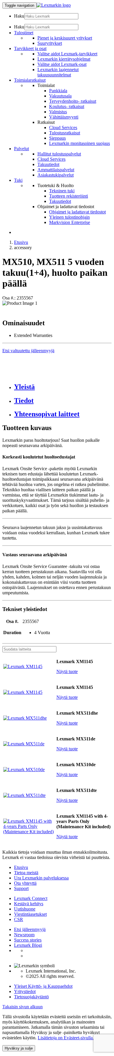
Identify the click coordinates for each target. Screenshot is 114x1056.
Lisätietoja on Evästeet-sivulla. (66, 1037)
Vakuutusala (60, 95)
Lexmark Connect (30, 898)
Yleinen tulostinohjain (69, 217)
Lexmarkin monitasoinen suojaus (79, 143)
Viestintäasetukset (30, 914)
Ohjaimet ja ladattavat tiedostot (77, 211)
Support (21, 888)
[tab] (63, 387)
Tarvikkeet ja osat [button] (30, 48)
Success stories (28, 939)
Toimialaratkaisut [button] (30, 80)
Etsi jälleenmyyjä (30, 929)
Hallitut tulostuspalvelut (59, 153)
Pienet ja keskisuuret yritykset (64, 37)
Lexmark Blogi (28, 945)
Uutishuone (24, 908)
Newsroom (24, 934)
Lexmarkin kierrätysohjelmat (63, 59)
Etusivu (21, 242)
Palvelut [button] (21, 148)
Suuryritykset (49, 43)
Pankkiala (58, 90)
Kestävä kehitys (28, 903)
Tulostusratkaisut (64, 132)
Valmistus (58, 111)
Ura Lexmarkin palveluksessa (41, 877)
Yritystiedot (25, 991)
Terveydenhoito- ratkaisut (72, 101)
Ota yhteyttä (25, 883)
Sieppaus (57, 138)
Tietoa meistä (26, 872)
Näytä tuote (67, 671)
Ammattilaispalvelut (55, 169)
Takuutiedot (48, 164)
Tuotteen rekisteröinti (68, 196)
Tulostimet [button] (23, 32)
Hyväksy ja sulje (19, 1048)
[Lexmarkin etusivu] (54, 5)
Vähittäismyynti (63, 116)
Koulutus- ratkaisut (66, 106)
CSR (18, 919)
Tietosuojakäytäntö (31, 996)
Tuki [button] (18, 180)
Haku (19, 15)
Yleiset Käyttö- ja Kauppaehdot (43, 986)
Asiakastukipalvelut (55, 174)
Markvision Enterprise (69, 222)
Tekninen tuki (62, 190)
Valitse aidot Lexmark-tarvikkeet (67, 53)
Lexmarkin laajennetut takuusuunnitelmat (58, 72)
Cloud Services (63, 127)
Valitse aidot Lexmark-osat (62, 64)
